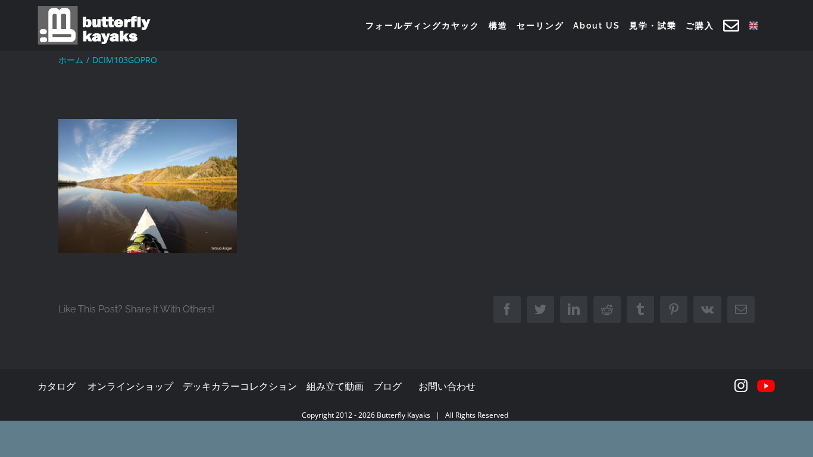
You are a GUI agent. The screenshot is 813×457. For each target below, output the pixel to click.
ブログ (387, 386)
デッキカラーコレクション (240, 386)
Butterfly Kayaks (403, 415)
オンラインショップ (130, 386)
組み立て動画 (335, 386)
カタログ (56, 386)
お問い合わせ (447, 386)
